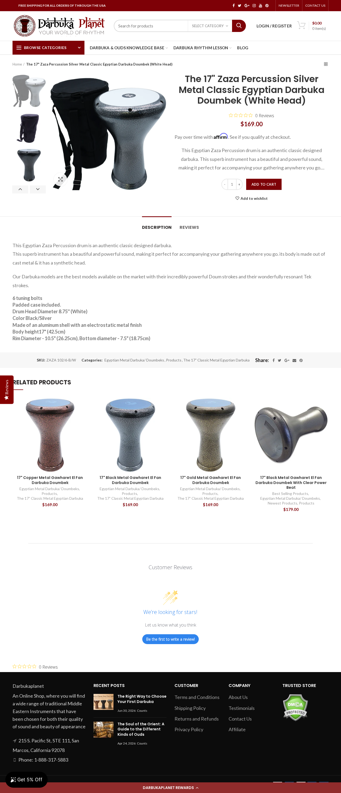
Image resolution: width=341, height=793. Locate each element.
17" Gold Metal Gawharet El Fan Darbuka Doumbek (210, 480)
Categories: (92, 360)
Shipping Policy (190, 708)
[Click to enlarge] (60, 179)
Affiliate (237, 729)
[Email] (294, 360)
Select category (208, 26)
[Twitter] (279, 360)
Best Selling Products (290, 493)
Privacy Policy (188, 729)
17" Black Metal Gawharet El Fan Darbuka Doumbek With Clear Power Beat (291, 482)
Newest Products (282, 503)
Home (17, 64)
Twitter (239, 5)
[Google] (287, 360)
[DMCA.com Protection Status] (295, 707)
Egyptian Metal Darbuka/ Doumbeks (134, 360)
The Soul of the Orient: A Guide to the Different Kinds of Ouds (140, 729)
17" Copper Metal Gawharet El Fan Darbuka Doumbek (50, 480)
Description (157, 227)
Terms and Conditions (197, 697)
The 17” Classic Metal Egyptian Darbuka (216, 360)
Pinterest (267, 5)
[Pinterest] (301, 360)
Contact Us (315, 5)
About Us (238, 697)
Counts (142, 711)
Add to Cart (263, 184)
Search (239, 26)
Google (247, 5)
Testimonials (242, 708)
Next (38, 189)
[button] (170, 787)
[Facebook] (273, 360)
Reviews (189, 227)
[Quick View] (83, 406)
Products (173, 360)
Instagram (254, 5)
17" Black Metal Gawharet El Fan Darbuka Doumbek (130, 480)
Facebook (233, 5)
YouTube (260, 5)
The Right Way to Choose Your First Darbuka (142, 699)
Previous (20, 189)
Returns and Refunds (196, 719)
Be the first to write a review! (170, 639)
